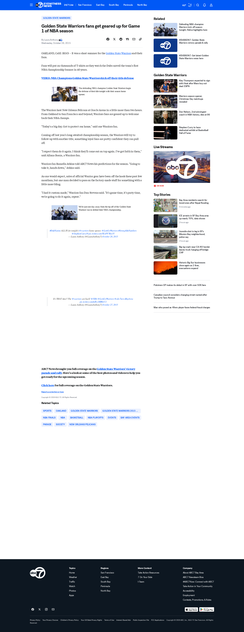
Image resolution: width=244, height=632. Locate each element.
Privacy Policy (35, 620)
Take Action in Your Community (198, 586)
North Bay (142, 4)
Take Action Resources (148, 573)
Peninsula (128, 4)
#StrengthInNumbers (127, 230)
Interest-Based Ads (123, 620)
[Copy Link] (140, 39)
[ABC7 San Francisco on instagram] (46, 609)
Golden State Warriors (118, 53)
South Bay (114, 4)
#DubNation (55, 230)
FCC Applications (157, 620)
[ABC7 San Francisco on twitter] (39, 609)
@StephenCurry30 (80, 233)
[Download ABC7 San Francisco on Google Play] (206, 609)
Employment (189, 595)
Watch (72, 586)
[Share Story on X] (114, 39)
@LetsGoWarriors (110, 230)
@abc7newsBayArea (123, 298)
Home (72, 573)
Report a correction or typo (52, 392)
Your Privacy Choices (50, 620)
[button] (31, 5)
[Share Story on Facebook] (107, 39)
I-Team (141, 582)
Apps (71, 595)
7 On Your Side (145, 577)
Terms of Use (109, 620)
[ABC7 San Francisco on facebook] (33, 609)
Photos (72, 591)
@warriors (84, 230)
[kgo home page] (37, 572)
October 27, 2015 (110, 304)
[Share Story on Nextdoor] (127, 39)
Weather (73, 577)
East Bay (100, 4)
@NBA (94, 298)
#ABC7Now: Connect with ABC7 (198, 582)
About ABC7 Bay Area (193, 573)
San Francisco (85, 4)
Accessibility (188, 591)
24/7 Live (68, 4)
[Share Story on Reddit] (120, 39)
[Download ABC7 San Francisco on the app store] (191, 609)
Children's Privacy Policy (69, 620)
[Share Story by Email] (133, 39)
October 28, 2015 (110, 236)
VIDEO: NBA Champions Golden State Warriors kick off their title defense (87, 78)
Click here (47, 385)
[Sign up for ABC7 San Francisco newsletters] (53, 609)
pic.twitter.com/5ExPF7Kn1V (101, 233)
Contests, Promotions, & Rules (197, 600)
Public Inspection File (141, 620)
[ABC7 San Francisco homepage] (48, 5)
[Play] (182, 167)
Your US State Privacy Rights (91, 620)
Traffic (72, 582)
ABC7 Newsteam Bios (193, 577)
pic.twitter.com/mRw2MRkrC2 (93, 301)
